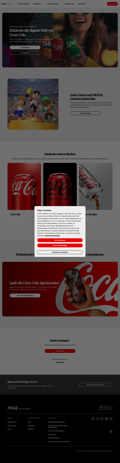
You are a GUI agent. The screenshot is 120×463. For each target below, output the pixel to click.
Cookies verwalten (60, 252)
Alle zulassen (60, 240)
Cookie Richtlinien (52, 235)
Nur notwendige (60, 245)
